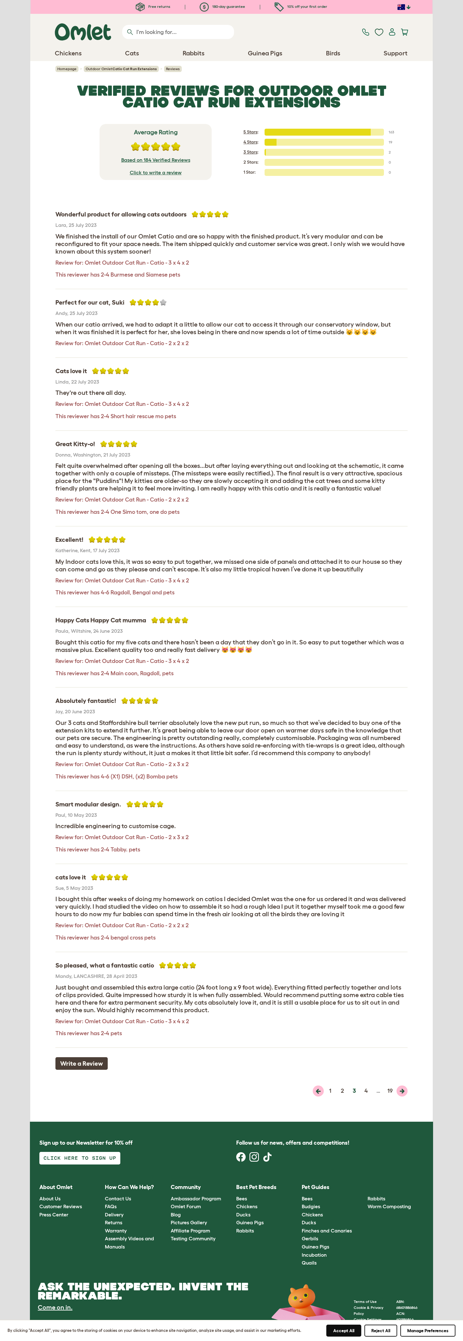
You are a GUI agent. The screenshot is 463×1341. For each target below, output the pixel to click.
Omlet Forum (186, 1206)
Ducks (243, 1214)
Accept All (343, 1330)
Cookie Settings (368, 1319)
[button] (363, 1188)
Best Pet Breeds (256, 1187)
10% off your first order (306, 6)
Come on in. (55, 1307)
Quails (309, 1262)
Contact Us (118, 1198)
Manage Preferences (428, 1330)
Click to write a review (156, 172)
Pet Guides (315, 1187)
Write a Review (81, 1063)
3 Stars (250, 151)
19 (390, 1091)
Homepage (67, 69)
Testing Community (193, 1238)
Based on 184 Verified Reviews (155, 160)
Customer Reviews (60, 1206)
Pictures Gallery (189, 1222)
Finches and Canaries (327, 1230)
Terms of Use (365, 1301)
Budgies (311, 1206)
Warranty (116, 1230)
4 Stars (250, 141)
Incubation (314, 1255)
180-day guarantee (228, 6)
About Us (49, 1198)
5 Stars (250, 131)
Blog (176, 1214)
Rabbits (245, 1230)
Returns (113, 1222)
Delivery (114, 1214)
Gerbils (310, 1238)
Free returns (158, 6)
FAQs (111, 1206)
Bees (241, 1198)
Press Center (53, 1214)
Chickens (246, 1206)
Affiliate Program (190, 1230)
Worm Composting (389, 1206)
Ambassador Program (196, 1198)
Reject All (380, 1330)
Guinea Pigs (250, 1222)
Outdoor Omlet (121, 69)
